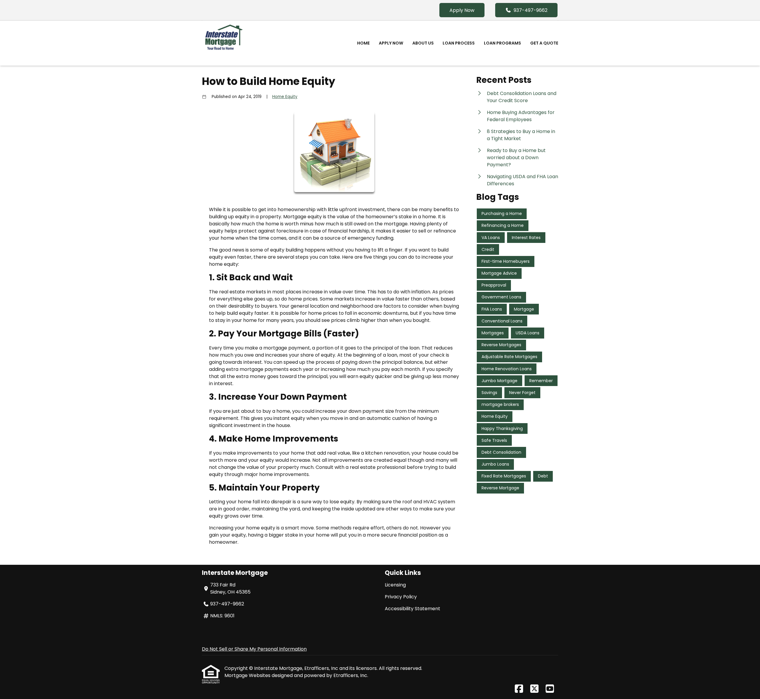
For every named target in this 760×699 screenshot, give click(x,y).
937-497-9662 (530, 10)
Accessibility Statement (412, 608)
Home (363, 43)
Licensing (395, 584)
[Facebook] (519, 689)
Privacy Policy (401, 596)
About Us (423, 43)
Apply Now (461, 10)
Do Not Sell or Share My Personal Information (254, 649)
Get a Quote (544, 43)
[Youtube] (550, 689)
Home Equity (284, 96)
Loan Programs (502, 43)
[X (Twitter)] (534, 689)
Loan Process (459, 43)
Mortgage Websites (248, 675)
